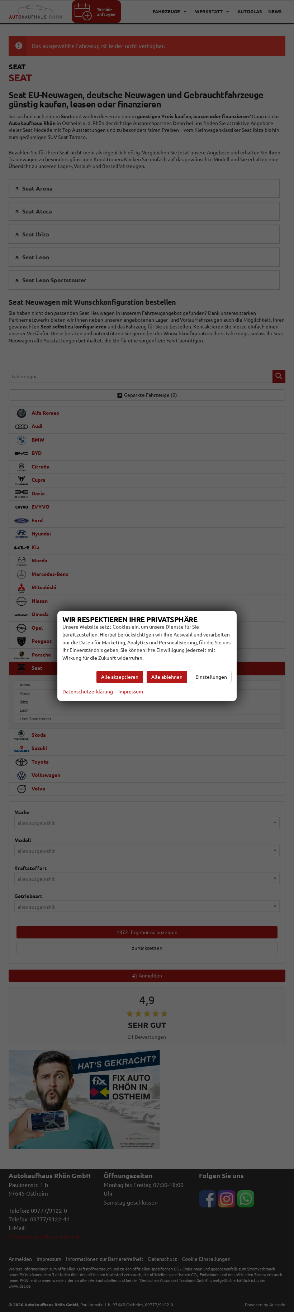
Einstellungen (211, 677)
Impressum (130, 692)
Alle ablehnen (166, 677)
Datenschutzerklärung (87, 692)
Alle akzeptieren (119, 677)
